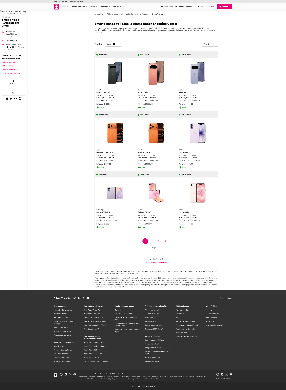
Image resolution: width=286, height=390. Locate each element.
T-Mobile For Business (10, 69)
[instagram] (19, 98)
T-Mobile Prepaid (8, 66)
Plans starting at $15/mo (11, 73)
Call (13, 92)
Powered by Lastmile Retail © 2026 (143, 386)
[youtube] (15, 98)
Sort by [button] (210, 44)
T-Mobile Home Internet (10, 62)
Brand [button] (109, 44)
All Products (144, 14)
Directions (13, 82)
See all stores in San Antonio (156, 263)
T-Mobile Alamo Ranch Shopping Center (121, 14)
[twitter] (11, 98)
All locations (99, 14)
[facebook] (7, 98)
